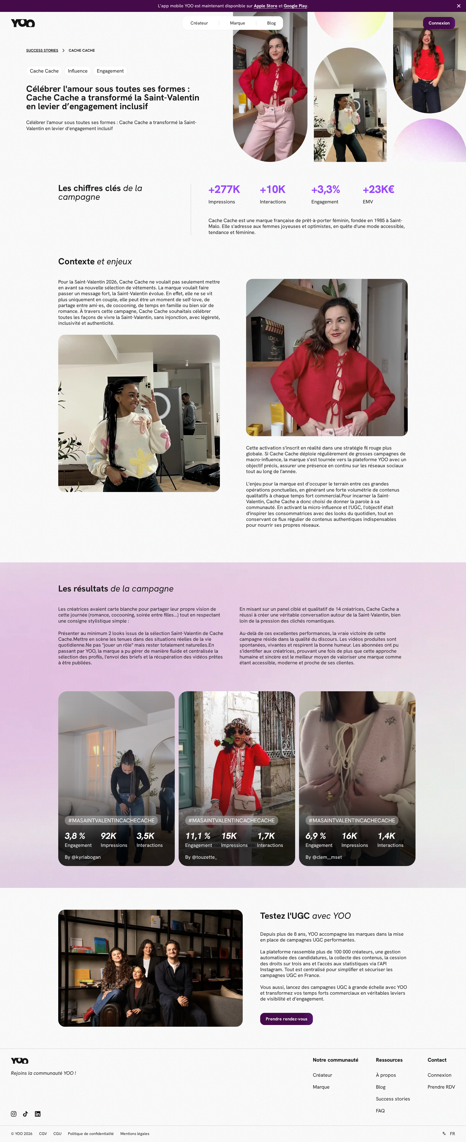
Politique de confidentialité (91, 1133)
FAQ (380, 1111)
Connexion (439, 23)
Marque (237, 23)
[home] (33, 23)
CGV (43, 1133)
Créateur (199, 23)
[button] (448, 1134)
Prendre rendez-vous (287, 1019)
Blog (271, 23)
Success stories (393, 1099)
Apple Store (265, 5)
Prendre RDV (441, 1087)
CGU (57, 1133)
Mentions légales (134, 1133)
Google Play (295, 5)
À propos (386, 1075)
